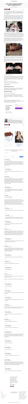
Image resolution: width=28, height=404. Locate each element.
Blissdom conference (20, 16)
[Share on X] (9, 9)
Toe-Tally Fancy (8, 93)
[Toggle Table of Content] (10, 84)
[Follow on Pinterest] (10, 386)
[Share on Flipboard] (7, 9)
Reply (5, 167)
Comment (21, 156)
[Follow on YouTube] (13, 386)
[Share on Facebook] (6, 9)
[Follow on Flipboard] (11, 386)
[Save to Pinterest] (4, 9)
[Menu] (1, 1)
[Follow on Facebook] (12, 386)
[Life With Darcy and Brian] (14, 1)
